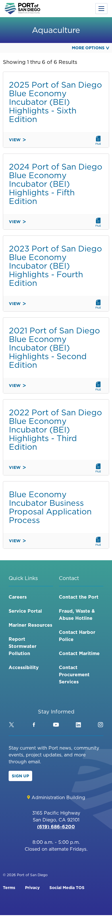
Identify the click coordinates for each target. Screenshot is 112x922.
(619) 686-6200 (56, 826)
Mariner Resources (30, 625)
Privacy (32, 887)
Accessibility (24, 667)
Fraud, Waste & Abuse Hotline (77, 614)
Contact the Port (79, 597)
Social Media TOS (66, 887)
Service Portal (25, 611)
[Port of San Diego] (22, 8)
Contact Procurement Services (74, 674)
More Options (88, 48)
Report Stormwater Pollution (22, 646)
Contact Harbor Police (77, 635)
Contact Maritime (79, 653)
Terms (9, 887)
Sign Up (20, 776)
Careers (18, 597)
